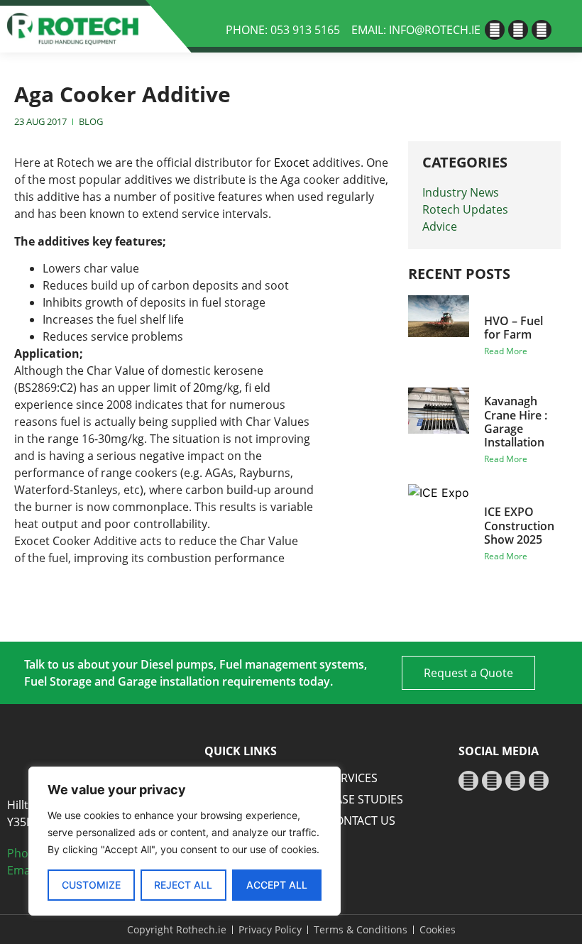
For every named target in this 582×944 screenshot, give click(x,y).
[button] (563, 27)
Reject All (183, 885)
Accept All (276, 885)
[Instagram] (541, 30)
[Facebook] (495, 30)
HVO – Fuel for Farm (513, 327)
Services (353, 778)
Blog (91, 121)
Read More (505, 351)
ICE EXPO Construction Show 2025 (519, 525)
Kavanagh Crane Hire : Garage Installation (515, 421)
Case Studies (365, 799)
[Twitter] (518, 30)
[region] (184, 841)
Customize (91, 885)
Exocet (293, 162)
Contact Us (361, 820)
